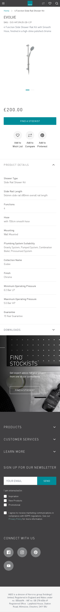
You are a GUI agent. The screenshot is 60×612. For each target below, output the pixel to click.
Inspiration (13, 496)
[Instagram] (22, 552)
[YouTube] (9, 566)
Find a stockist (30, 121)
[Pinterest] (36, 552)
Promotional (14, 504)
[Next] (54, 59)
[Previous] (5, 59)
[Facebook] (9, 552)
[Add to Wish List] (17, 135)
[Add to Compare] (30, 135)
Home (6, 10)
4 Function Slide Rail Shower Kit (29, 10)
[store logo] (30, 3)
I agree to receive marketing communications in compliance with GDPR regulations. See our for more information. (31, 515)
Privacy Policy (15, 519)
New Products (15, 500)
